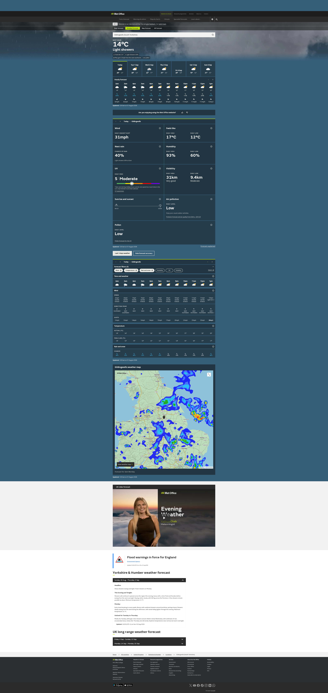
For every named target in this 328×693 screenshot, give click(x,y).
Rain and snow (145, 270)
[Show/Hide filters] (213, 266)
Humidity (160, 270)
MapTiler (202, 467)
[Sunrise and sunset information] (160, 199)
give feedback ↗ (151, 24)
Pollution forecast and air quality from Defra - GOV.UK (183, 217)
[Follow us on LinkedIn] (209, 685)
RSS (208, 671)
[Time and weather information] (213, 276)
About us (198, 14)
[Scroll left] (208, 79)
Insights (171, 673)
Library (152, 673)
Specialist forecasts (180, 19)
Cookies (209, 664)
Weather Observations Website (119, 673)
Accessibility (210, 662)
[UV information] (160, 168)
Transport (171, 664)
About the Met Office (193, 659)
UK (158, 28)
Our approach (154, 662)
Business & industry (174, 666)
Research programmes (180, 14)
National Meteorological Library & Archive (119, 667)
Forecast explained (208, 246)
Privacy (209, 668)
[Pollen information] (211, 225)
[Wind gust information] (160, 128)
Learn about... (195, 19)
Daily (118, 28)
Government (172, 662)
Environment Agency (133, 561)
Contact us (190, 673)
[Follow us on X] (190, 685)
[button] (164, 418)
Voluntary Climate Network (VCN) (118, 678)
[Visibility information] (211, 168)
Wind (116, 270)
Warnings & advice (139, 19)
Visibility (178, 270)
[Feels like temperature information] (211, 128)
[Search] (212, 34)
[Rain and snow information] (213, 347)
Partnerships (190, 671)
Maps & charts (155, 19)
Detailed (132, 28)
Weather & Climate (138, 659)
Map (146, 28)
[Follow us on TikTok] (202, 685)
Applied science (154, 668)
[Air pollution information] (211, 199)
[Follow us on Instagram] (205, 685)
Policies (209, 659)
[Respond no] (187, 112)
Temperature (129, 270)
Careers (206, 14)
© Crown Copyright (210, 690)
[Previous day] (116, 121)
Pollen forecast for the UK (123, 241)
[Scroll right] (213, 79)
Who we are (190, 662)
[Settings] (212, 19)
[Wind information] (213, 290)
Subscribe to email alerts (194, 675)
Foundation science (155, 671)
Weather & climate (166, 14)
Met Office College (118, 662)
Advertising (172, 675)
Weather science (154, 664)
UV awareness (119, 191)
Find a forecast (124, 19)
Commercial (190, 664)
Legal (208, 666)
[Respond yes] (182, 112)
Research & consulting (175, 671)
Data (170, 668)
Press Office (190, 666)
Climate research (155, 666)
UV (169, 270)
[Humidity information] (211, 146)
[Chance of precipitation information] (160, 146)
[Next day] (120, 121)
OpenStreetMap (209, 467)
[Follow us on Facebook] (198, 685)
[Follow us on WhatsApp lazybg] (213, 685)
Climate (167, 19)
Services (191, 14)
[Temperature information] (213, 326)
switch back (162, 24)
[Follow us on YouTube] (194, 685)
